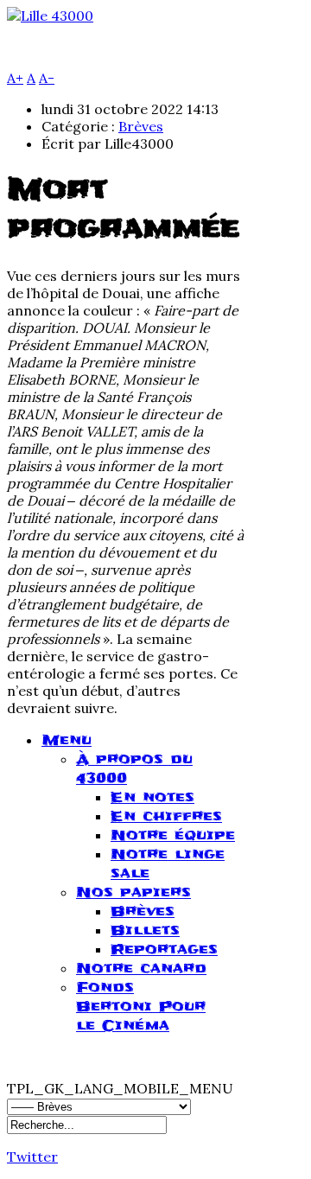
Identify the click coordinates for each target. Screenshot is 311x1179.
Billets (145, 930)
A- (46, 77)
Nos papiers (133, 892)
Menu (66, 739)
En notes (152, 796)
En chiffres (166, 815)
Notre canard (141, 968)
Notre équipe (173, 834)
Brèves (140, 126)
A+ (15, 77)
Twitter (32, 1156)
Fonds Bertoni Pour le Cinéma (141, 1006)
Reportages (164, 949)
